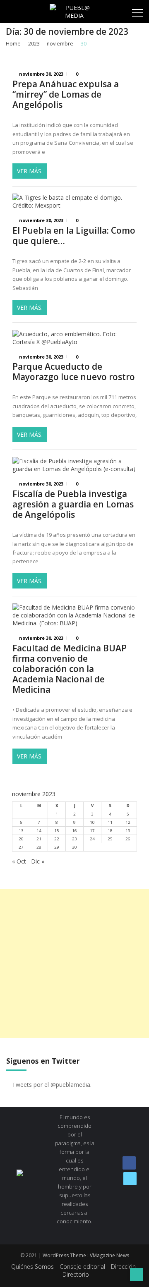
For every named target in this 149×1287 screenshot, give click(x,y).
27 (21, 847)
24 (92, 839)
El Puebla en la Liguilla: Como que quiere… (73, 235)
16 (74, 830)
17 (92, 830)
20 (21, 839)
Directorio (75, 1274)
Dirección (123, 1266)
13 (21, 830)
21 (38, 839)
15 (56, 830)
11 (110, 822)
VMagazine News (109, 1255)
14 (38, 830)
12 (127, 822)
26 (127, 839)
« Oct (19, 861)
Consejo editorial (82, 1266)
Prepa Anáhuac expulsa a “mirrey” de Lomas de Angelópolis (65, 94)
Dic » (37, 861)
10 (92, 822)
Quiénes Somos (32, 1266)
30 (74, 847)
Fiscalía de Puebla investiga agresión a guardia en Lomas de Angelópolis (73, 504)
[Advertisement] (74, 963)
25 (110, 839)
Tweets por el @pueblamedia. (51, 1084)
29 (56, 847)
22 (56, 839)
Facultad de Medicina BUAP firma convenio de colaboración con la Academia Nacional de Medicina (69, 669)
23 (74, 839)
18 (110, 830)
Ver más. (30, 171)
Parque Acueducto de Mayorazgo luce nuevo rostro (73, 371)
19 (127, 830)
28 (38, 847)
